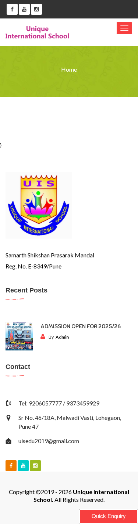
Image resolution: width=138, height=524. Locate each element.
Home (69, 69)
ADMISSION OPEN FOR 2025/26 (80, 326)
